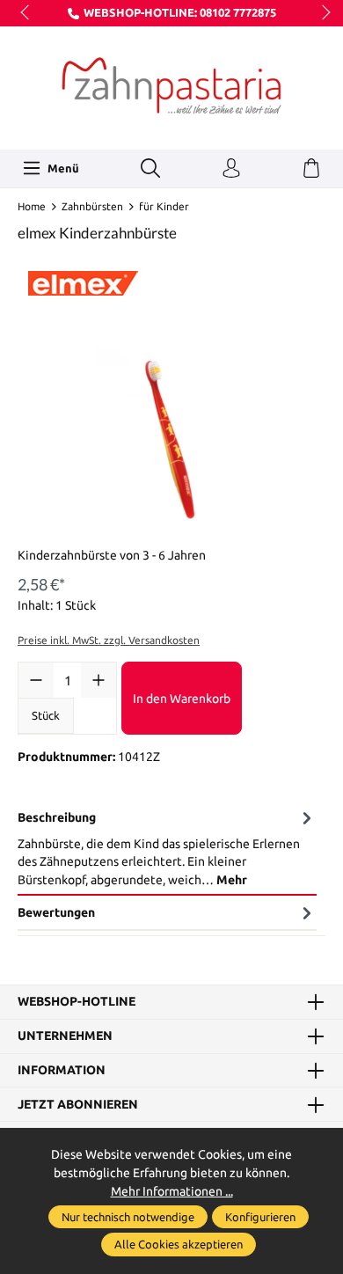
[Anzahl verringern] (36, 680)
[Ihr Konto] (231, 168)
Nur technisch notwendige (128, 1217)
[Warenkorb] (311, 168)
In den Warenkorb (181, 699)
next (321, 13)
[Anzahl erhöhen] (98, 680)
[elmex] (171, 278)
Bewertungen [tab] (56, 912)
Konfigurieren (260, 1217)
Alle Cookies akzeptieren (178, 1244)
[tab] (167, 849)
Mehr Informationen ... (172, 1191)
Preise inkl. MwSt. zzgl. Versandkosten (109, 640)
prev (26, 13)
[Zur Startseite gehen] (171, 85)
